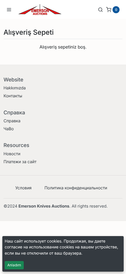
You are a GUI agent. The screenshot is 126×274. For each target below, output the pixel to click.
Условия (23, 188)
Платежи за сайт (20, 161)
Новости (12, 153)
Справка (12, 120)
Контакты (13, 95)
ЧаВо (9, 128)
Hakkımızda (15, 88)
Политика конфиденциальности (76, 188)
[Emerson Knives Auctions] (40, 9)
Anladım (14, 265)
